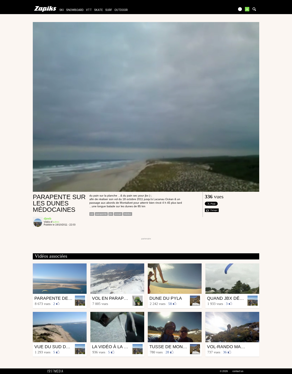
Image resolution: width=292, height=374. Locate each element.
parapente (101, 214)
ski (61, 10)
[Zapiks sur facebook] (224, 10)
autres (55, 222)
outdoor (121, 10)
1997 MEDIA (56, 371)
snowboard (75, 10)
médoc (127, 214)
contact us (237, 371)
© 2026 (224, 371)
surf (108, 10)
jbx (110, 214)
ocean (118, 214)
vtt (89, 10)
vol (91, 214)
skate (98, 10)
